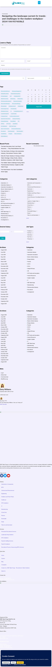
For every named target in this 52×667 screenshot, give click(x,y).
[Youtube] (8, 475)
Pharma (29, 207)
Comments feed (4, 376)
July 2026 (3, 252)
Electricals (29, 189)
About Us (3, 571)
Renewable (3, 518)
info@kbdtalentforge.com (8, 579)
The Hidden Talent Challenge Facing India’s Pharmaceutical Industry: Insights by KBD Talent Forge (13, 165)
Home (2, 555)
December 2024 (4, 294)
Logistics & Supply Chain (32, 201)
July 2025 (3, 277)
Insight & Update (4, 207)
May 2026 (3, 256)
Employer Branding (16, 118)
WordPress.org (4, 379)
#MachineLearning (4, 98)
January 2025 (4, 292)
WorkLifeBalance (4, 136)
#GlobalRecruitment (4, 93)
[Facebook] (1, 475)
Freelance (29, 230)
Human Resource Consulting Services (35, 197)
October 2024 (4, 299)
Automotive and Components (33, 183)
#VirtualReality (13, 108)
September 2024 (4, 301)
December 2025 (4, 266)
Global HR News (4, 199)
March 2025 (3, 287)
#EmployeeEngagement (16, 91)
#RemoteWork (3, 106)
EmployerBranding (4, 121)
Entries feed (3, 374)
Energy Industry (4, 191)
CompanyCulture (4, 116)
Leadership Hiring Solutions (7, 534)
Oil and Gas (30, 205)
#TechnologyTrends (4, 108)
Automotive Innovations (6, 187)
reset (27, 218)
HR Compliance (4, 503)
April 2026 (3, 259)
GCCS (2, 195)
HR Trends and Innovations (7, 203)
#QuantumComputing (17, 101)
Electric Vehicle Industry (6, 189)
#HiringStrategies (4, 96)
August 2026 (4, 249)
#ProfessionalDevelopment (6, 101)
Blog (2, 561)
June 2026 (3, 254)
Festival (2, 193)
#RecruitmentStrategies (5, 103)
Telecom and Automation (32, 215)
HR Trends (8, 123)
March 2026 (3, 261)
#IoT (11, 96)
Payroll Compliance (5, 544)
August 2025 (4, 275)
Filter (2, 238)
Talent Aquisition (20, 131)
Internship (29, 234)
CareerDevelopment (5, 113)
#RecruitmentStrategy (16, 103)
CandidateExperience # (18, 111)
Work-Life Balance (17, 133)
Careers (3, 558)
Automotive (3, 183)
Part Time (29, 236)
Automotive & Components (7, 484)
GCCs (2, 197)
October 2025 (4, 271)
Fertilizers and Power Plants (33, 193)
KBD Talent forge (4, 211)
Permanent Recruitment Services (8, 531)
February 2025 (4, 289)
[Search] (49, 78)
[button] (26, 405)
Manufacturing (4, 213)
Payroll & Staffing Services (7, 540)
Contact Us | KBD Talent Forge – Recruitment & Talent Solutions (15, 567)
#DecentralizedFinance (5, 91)
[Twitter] (5, 475)
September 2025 (4, 273)
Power (28, 209)
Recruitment (3, 131)
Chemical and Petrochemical (33, 187)
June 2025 (3, 280)
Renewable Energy (31, 211)
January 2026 (4, 264)
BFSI (28, 185)
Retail (28, 213)
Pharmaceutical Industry (6, 215)
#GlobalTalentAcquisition (15, 93)
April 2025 (3, 284)
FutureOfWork (13, 121)
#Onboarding (20, 98)
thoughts (10, 133)
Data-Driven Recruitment (5, 118)
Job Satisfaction (4, 126)
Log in (2, 372)
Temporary (29, 238)
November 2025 (4, 268)
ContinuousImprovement (14, 116)
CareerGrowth (13, 113)
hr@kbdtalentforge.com (7, 645)
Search (23, 78)
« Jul (27, 111)
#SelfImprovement (12, 106)
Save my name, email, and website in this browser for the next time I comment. (16, 69)
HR (18, 121)
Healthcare (29, 195)
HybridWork (15, 123)
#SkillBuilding (20, 106)
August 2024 (4, 303)
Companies (3, 564)
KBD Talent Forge (12, 126)
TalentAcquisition (11, 131)
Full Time (29, 232)
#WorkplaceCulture (4, 111)
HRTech (2, 123)
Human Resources (5, 205)
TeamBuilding (3, 133)
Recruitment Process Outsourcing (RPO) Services (12, 547)
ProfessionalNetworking (16, 128)
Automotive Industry (5, 185)
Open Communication (5, 128)
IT (1, 209)
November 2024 (4, 296)
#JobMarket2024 (17, 96)
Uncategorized (4, 219)
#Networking (12, 98)
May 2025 (3, 282)
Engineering (30, 191)
